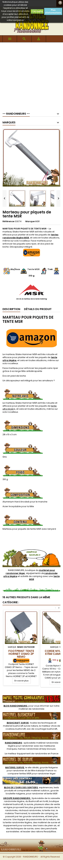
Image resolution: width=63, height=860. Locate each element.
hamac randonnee (28, 748)
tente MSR (52, 793)
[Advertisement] (31, 75)
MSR (37, 221)
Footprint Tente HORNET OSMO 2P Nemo (21, 654)
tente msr (50, 810)
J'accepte (37, 11)
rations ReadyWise (46, 831)
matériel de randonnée (31, 708)
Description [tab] (11, 309)
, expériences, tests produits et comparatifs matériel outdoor (31, 789)
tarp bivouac (49, 748)
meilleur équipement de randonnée (27, 753)
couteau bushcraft (16, 728)
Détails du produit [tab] (38, 309)
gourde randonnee (33, 816)
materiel (20, 725)
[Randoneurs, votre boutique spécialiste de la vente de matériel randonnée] (31, 841)
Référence (8, 221)
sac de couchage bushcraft (42, 728)
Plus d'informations (53, 11)
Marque (30, 221)
